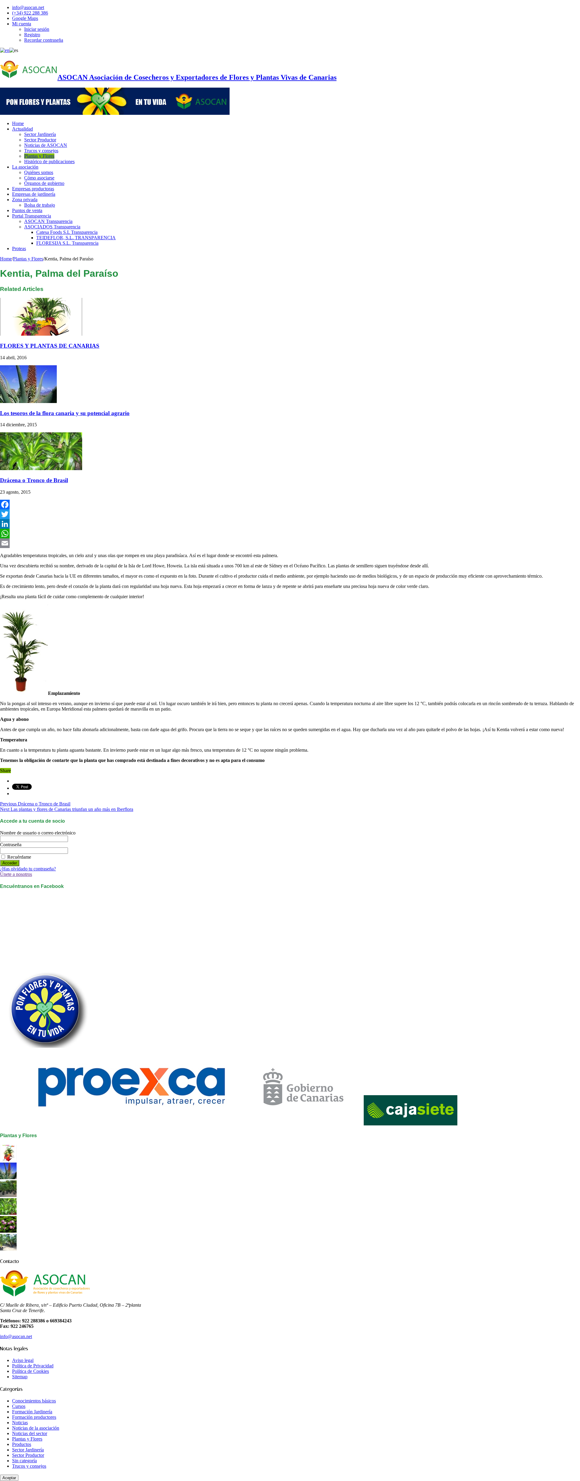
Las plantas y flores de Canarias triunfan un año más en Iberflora (66, 809)
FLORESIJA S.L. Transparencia (67, 243)
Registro (32, 34)
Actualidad (22, 128)
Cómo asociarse (39, 177)
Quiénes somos (38, 172)
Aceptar (9, 1478)
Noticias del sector (29, 1433)
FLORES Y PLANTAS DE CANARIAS (49, 346)
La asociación (25, 166)
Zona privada (24, 199)
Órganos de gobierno (44, 183)
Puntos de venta (27, 210)
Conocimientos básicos (34, 1400)
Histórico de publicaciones (49, 161)
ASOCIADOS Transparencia (52, 226)
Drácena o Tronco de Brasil (34, 480)
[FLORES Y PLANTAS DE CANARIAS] (8, 1159)
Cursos (18, 1406)
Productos (21, 1444)
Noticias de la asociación (35, 1428)
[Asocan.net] (115, 113)
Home (18, 123)
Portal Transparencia (31, 215)
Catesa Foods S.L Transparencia (67, 232)
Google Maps (25, 18)
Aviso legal (23, 1360)
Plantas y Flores (39, 156)
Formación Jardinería (32, 1411)
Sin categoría (24, 1460)
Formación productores (34, 1417)
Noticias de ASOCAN (45, 145)
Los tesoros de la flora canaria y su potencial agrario (65, 413)
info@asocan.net (28, 7)
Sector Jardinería (40, 134)
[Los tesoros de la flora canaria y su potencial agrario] (8, 1177)
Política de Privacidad (32, 1365)
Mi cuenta (21, 23)
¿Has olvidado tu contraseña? (28, 868)
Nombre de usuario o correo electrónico (38, 832)
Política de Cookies (30, 1371)
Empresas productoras (33, 188)
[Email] (290, 543)
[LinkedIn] (290, 524)
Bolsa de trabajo (39, 205)
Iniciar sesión (36, 29)
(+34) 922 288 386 (30, 12)
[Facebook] (290, 504)
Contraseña (10, 844)
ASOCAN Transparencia (48, 221)
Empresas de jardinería (33, 194)
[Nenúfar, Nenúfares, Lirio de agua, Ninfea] (8, 1231)
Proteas (19, 248)
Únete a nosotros (16, 874)
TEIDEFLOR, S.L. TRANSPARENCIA (76, 237)
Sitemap (19, 1376)
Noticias (20, 1422)
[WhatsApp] (290, 533)
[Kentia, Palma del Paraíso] (8, 1195)
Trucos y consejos (41, 150)
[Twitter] (290, 514)
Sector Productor (40, 139)
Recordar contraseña (43, 40)
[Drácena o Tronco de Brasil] (8, 1213)
